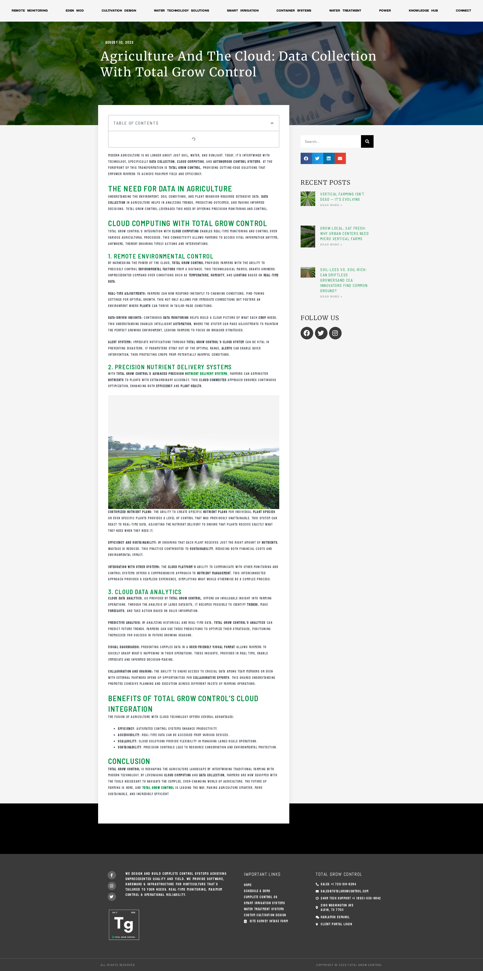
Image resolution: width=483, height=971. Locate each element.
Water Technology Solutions (181, 10)
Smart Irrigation (243, 10)
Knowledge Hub (423, 10)
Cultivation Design (119, 10)
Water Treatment (345, 10)
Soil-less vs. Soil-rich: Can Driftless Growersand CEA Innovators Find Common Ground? (344, 280)
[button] (272, 123)
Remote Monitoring (30, 10)
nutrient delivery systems (206, 374)
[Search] (367, 141)
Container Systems (293, 10)
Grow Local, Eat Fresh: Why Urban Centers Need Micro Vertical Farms (344, 233)
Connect (463, 10)
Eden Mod (75, 10)
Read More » (331, 205)
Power (385, 10)
